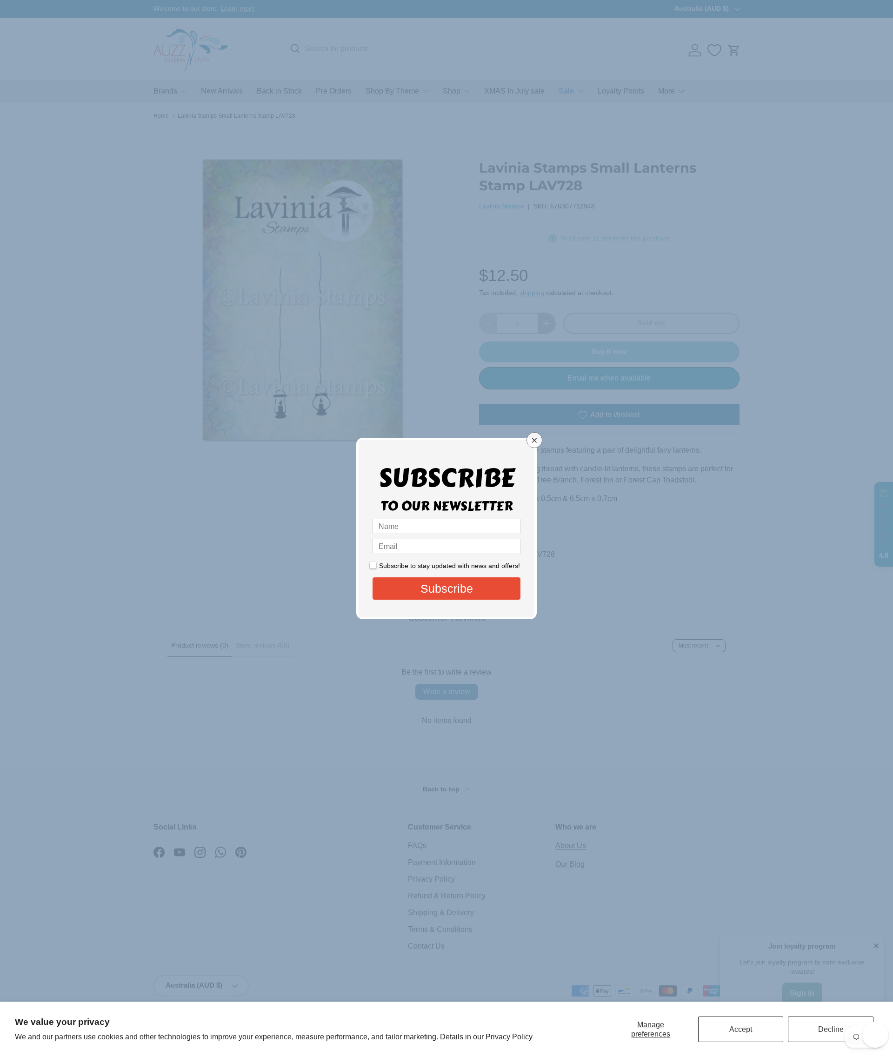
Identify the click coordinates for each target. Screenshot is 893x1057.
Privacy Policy (509, 1037)
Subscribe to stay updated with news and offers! (449, 565)
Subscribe (446, 588)
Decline (831, 1029)
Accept (740, 1029)
